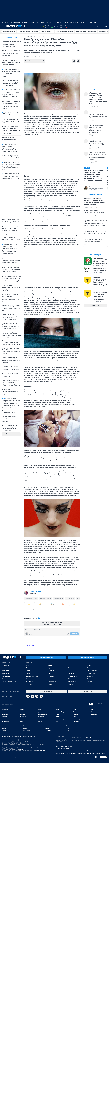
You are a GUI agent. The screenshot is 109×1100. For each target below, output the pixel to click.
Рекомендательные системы (62, 748)
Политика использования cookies (64, 746)
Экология (90, 676)
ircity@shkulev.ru (20, 749)
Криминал (51, 668)
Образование (52, 684)
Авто (27, 665)
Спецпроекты (91, 681)
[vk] (32, 696)
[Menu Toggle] (3, 26)
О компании (5, 665)
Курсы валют (74, 22)
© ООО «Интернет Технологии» (29, 757)
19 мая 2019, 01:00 (28, 56)
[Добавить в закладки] (74, 61)
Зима (50, 665)
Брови (79, 598)
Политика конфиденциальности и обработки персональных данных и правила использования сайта (80, 753)
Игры (95, 22)
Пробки (55, 27)
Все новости (6, 22)
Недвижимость (16, 22)
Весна (28, 670)
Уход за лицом (70, 598)
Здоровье (29, 684)
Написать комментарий (36, 61)
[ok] (41, 696)
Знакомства (34, 22)
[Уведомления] (102, 26)
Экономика (90, 679)
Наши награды (6, 670)
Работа (70, 679)
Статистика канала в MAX (9, 681)
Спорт (89, 668)
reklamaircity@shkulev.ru (87, 737)
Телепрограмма (51, 22)
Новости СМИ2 (29, 645)
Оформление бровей (45, 598)
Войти (30, 634)
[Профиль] (106, 26)
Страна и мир (91, 673)
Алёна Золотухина (36, 591)
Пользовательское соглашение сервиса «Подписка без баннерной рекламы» (74, 751)
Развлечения (72, 681)
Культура (51, 670)
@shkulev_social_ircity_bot (71, 739)
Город (28, 673)
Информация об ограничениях (63, 743)
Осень (70, 670)
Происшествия (72, 676)
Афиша (59, 22)
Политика (71, 673)
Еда (27, 679)
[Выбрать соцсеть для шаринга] (78, 61)
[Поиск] (98, 26)
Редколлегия (84, 22)
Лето (49, 673)
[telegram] (28, 696)
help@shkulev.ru (13, 751)
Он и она (70, 668)
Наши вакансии (6, 673)
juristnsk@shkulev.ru (40, 750)
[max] (36, 696)
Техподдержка (6, 676)
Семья (89, 665)
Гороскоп (66, 22)
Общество (71, 665)
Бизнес (28, 668)
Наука (50, 679)
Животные (29, 681)
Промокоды (25, 22)
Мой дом (51, 676)
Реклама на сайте (7, 668)
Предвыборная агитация (9, 679)
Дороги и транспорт (32, 676)
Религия (70, 684)
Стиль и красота (58, 598)
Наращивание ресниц (31, 598)
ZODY (91, 22)
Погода (42, 22)
